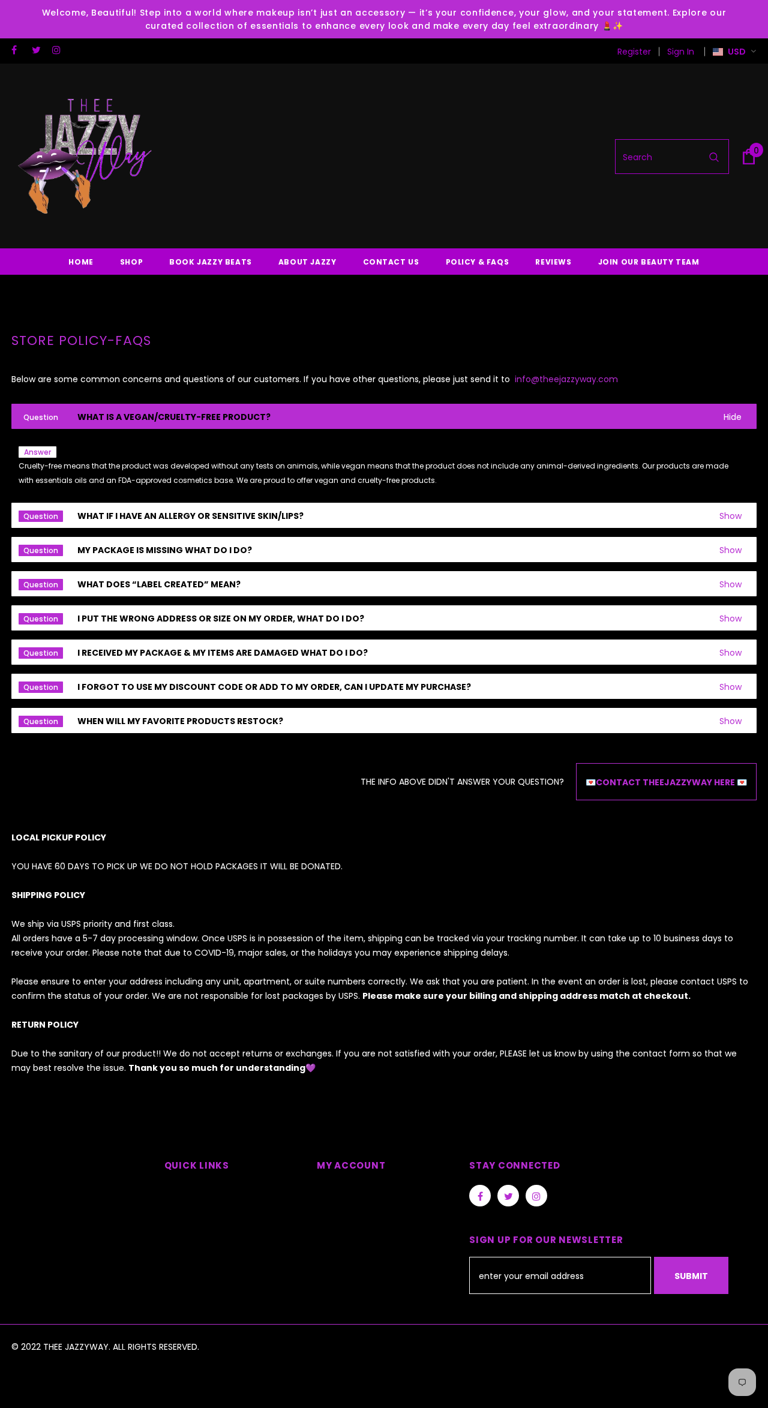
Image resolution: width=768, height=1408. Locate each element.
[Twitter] (39, 50)
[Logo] (86, 157)
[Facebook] (18, 50)
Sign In (680, 52)
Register (634, 52)
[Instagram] (59, 50)
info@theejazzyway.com (565, 379)
